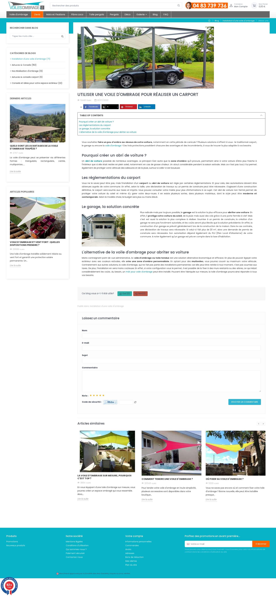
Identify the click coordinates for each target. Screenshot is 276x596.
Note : (85, 395)
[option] (38, 138)
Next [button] (263, 424)
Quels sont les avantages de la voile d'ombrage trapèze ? (34, 147)
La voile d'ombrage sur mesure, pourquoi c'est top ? (104, 477)
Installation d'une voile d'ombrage (107, 306)
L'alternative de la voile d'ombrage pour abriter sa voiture (107, 132)
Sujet (85, 355)
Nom (84, 330)
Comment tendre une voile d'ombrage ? (167, 479)
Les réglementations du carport (95, 125)
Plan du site (131, 564)
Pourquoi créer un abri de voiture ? (96, 121)
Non (141, 293)
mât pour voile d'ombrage (139, 271)
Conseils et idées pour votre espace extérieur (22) (37, 83)
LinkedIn (147, 106)
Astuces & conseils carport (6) (27, 77)
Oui (126, 293)
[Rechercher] (179, 5)
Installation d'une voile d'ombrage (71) (31, 58)
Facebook (93, 106)
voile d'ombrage (113, 145)
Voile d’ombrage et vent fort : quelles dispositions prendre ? (35, 243)
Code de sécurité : (92, 401)
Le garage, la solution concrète (94, 128)
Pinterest (129, 106)
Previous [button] (258, 424)
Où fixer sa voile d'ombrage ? (225, 479)
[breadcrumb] (209, 20)
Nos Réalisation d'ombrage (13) (27, 71)
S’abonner (261, 543)
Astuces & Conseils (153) (24, 65)
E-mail (85, 342)
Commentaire (90, 367)
